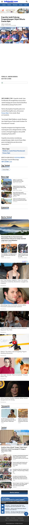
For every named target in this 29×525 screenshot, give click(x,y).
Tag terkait (5, 165)
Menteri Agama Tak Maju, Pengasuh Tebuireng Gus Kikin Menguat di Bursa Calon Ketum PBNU (21, 484)
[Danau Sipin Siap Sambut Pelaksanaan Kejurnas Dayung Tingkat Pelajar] (6, 195)
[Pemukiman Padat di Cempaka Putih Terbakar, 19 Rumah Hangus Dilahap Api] (6, 471)
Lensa (3, 4)
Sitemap (22, 520)
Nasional (15, 4)
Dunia (20, 4)
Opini (25, 4)
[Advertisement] (14, 59)
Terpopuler (5, 406)
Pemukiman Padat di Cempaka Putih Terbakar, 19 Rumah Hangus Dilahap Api (21, 470)
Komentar (5, 207)
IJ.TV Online (6, 498)
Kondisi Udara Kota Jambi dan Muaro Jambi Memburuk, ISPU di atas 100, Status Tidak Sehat (8, 420)
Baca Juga (5, 177)
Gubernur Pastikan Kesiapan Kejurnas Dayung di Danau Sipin (20, 199)
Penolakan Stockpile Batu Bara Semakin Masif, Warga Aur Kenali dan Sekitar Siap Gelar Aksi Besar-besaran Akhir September (20, 477)
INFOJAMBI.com (6, 162)
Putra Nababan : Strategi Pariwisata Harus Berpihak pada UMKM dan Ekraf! (9, 255)
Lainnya (25, 498)
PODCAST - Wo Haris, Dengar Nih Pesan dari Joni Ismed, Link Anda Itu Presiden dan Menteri (16, 512)
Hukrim (9, 4)
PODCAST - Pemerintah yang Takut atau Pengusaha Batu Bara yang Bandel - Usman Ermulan (15, 506)
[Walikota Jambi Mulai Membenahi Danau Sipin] (6, 182)
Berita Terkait (6, 217)
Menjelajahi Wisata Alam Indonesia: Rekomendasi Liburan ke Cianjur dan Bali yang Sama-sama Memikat (13, 238)
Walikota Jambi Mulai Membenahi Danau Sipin (18, 180)
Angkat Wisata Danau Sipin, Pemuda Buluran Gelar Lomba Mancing (19, 187)
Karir (6, 520)
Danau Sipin (5, 169)
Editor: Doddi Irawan (6, 24)
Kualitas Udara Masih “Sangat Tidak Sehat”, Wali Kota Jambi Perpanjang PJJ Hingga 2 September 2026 (14, 448)
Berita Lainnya (14, 492)
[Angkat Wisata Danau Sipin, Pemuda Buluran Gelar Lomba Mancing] (6, 188)
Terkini (4, 427)
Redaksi (7, 517)
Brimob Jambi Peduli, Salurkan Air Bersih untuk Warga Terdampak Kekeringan (20, 464)
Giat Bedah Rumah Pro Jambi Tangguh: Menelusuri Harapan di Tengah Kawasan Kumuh (13, 501)
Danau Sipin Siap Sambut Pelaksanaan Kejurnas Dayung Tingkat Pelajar (19, 194)
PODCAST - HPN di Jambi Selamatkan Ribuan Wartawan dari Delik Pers (15, 509)
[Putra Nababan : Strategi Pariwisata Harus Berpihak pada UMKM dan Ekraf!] (9, 248)
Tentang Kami (20, 517)
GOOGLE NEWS (19, 157)
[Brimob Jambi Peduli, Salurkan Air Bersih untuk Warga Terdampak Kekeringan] (6, 464)
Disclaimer (13, 517)
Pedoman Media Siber (14, 520)
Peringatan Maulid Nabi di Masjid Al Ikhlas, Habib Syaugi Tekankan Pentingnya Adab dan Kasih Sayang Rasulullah (20, 457)
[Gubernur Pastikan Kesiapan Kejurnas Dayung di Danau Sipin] (6, 201)
